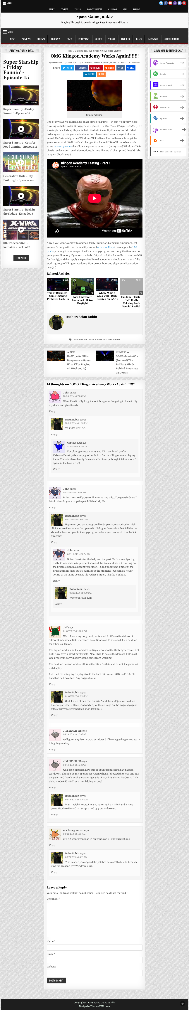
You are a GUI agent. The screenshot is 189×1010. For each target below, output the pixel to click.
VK (122, 67)
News (12, 39)
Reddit (111, 67)
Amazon (102, 247)
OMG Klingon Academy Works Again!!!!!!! (95, 56)
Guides (98, 39)
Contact (64, 9)
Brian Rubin (57, 62)
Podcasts (55, 39)
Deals (139, 39)
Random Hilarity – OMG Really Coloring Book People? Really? (131, 301)
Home (70, 50)
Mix (102, 74)
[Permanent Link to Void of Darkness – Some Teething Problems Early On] (58, 284)
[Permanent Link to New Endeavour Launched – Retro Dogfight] (82, 286)
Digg (132, 67)
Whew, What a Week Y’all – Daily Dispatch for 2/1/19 (107, 296)
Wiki (125, 9)
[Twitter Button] (161, 3)
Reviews (41, 39)
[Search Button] (184, 3)
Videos (111, 39)
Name (51, 941)
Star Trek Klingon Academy (90, 339)
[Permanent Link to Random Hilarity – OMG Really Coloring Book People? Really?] (131, 286)
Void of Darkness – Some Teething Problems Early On (58, 296)
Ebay (111, 247)
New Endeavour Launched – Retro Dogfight (82, 300)
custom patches (63, 146)
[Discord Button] (180, 3)
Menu (9, 3)
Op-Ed (69, 39)
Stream (77, 9)
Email (51, 954)
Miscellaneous (171, 39)
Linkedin (91, 74)
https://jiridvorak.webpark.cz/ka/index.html (75, 709)
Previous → (122, 352)
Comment (53, 898)
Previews (26, 39)
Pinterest (97, 67)
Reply (52, 411)
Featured (125, 39)
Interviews (83, 39)
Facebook (82, 67)
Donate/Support (94, 9)
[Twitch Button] (175, 3)
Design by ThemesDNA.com (94, 1006)
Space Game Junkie (94, 16)
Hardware (153, 39)
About (51, 9)
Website (51, 966)
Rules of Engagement (111, 339)
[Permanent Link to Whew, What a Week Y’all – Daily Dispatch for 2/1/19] (107, 284)
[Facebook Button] (166, 3)
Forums (136, 9)
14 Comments (86, 62)
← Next (71, 352)
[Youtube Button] (170, 3)
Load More (21, 258)
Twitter (69, 67)
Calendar (112, 9)
